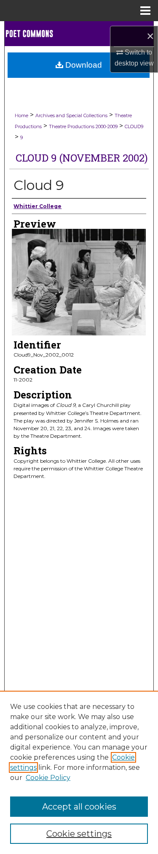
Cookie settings (79, 834)
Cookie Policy (48, 778)
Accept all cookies (79, 807)
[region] (79, 772)
